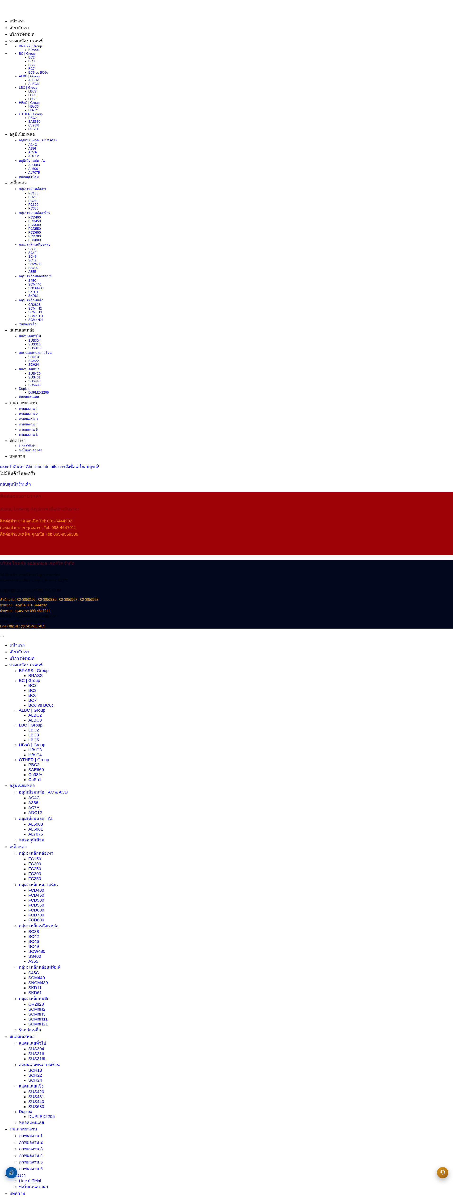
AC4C (32, 145)
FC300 (33, 204)
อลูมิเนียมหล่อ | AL (32, 160)
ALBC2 (33, 80)
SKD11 (33, 292)
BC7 (31, 69)
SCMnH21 (36, 320)
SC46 (32, 256)
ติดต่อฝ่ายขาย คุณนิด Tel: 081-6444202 (36, 521)
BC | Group (27, 53)
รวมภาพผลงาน (23, 402)
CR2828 (34, 305)
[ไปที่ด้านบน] (2, 636)
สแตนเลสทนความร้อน (35, 352)
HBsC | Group (29, 103)
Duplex (24, 389)
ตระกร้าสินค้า (13, 466)
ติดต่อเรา (17, 440)
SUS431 (34, 377)
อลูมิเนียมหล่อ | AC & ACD (38, 140)
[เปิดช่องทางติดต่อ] (442, 1172)
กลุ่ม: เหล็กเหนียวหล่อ (34, 244)
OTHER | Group (31, 114)
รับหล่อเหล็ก (28, 324)
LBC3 (32, 95)
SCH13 (33, 357)
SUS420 (34, 373)
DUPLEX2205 (38, 392)
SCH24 (33, 364)
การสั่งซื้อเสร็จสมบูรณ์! (78, 466)
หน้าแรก (17, 645)
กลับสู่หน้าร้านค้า (15, 484)
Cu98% (33, 125)
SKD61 (33, 296)
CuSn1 (33, 129)
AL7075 (34, 172)
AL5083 (34, 165)
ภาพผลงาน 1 (28, 409)
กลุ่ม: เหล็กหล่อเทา (32, 189)
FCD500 (34, 225)
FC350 (33, 208)
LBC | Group (28, 87)
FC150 (33, 193)
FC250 (33, 201)
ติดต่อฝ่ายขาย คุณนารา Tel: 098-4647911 (38, 527)
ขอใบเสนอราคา (30, 450)
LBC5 (32, 99)
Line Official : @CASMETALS (23, 626)
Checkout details (42, 466)
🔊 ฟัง (11, 1172)
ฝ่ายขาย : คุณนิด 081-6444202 (23, 605)
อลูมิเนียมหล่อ (22, 134)
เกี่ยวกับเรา (19, 651)
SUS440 (34, 381)
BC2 (31, 57)
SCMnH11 (35, 316)
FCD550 (34, 229)
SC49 (32, 260)
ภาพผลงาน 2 (28, 414)
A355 (32, 271)
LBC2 (32, 91)
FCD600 (34, 232)
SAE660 (34, 121)
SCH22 (33, 361)
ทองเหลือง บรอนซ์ (26, 40)
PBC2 (32, 118)
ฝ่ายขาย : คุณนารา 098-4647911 (25, 611)
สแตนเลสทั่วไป (30, 336)
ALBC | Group (29, 76)
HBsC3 (33, 106)
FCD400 (34, 217)
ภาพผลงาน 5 (28, 429)
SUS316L (35, 348)
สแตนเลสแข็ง (29, 369)
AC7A (32, 152)
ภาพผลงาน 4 (28, 424)
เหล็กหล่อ (18, 183)
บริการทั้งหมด (21, 34)
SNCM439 (36, 288)
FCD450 (34, 221)
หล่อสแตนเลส (29, 397)
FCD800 (34, 240)
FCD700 (34, 236)
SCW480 (35, 264)
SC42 (32, 253)
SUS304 (34, 340)
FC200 (33, 197)
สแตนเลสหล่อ (22, 330)
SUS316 (34, 344)
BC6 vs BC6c (38, 72)
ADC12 (33, 156)
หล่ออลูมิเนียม (29, 177)
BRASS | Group (30, 46)
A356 (32, 148)
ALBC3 (33, 84)
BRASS (33, 50)
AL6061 (34, 169)
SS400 (33, 268)
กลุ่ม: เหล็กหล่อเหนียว (34, 213)
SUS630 (34, 385)
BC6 (31, 65)
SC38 (32, 249)
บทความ (17, 456)
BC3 (31, 61)
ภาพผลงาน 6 (28, 435)
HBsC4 (33, 110)
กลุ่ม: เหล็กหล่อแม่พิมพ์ (35, 276)
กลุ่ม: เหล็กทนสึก (31, 300)
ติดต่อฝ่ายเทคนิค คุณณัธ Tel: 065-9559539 (39, 534)
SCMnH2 (35, 308)
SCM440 (34, 284)
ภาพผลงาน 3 (28, 419)
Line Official (27, 446)
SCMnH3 (35, 312)
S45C (32, 280)
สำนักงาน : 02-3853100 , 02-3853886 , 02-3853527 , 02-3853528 (49, 599)
